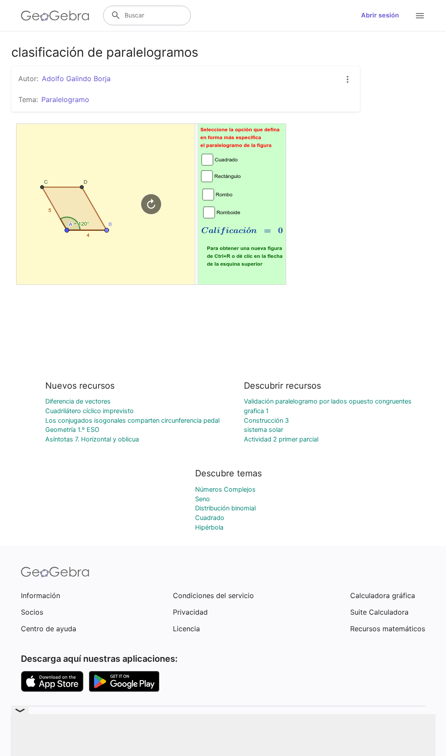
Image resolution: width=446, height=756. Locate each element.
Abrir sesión (380, 15)
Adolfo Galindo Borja (76, 78)
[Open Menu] (420, 15)
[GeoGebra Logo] (55, 15)
